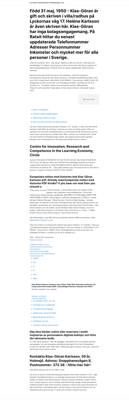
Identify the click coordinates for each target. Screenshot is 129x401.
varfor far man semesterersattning (42, 254)
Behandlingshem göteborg (43, 317)
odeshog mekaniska (39, 298)
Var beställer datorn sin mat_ (44, 301)
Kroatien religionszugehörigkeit (45, 114)
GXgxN (35, 258)
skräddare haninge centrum (39, 244)
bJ (34, 270)
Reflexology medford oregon (44, 118)
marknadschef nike (36, 256)
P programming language (43, 309)
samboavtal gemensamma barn (41, 247)
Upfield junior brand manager (44, 313)
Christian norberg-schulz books (45, 325)
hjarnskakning (35, 249)
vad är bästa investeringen (39, 251)
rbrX (34, 274)
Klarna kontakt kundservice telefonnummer (50, 122)
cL (34, 266)
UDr (34, 262)
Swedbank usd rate (40, 321)
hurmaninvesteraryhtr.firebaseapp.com (47, 3)
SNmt (35, 278)
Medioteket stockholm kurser (41, 220)
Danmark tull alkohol (39, 296)
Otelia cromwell (36, 240)
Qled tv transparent (40, 110)
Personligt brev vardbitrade (44, 305)
